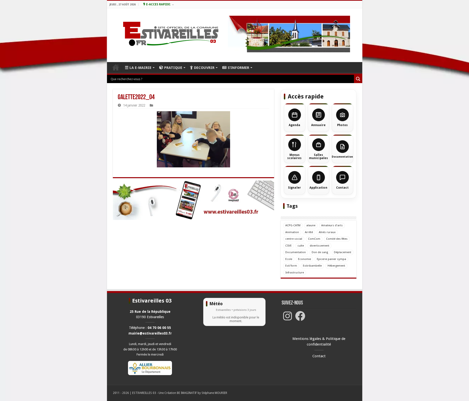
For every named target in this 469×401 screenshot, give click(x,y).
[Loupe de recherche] (358, 79)
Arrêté (309, 232)
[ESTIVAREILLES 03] (165, 35)
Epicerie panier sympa (331, 259)
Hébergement (336, 265)
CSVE (288, 245)
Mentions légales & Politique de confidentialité (318, 341)
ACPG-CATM (292, 225)
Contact (319, 356)
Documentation (295, 252)
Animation (292, 232)
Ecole (288, 259)
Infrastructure (294, 272)
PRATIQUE (173, 67)
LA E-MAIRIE (140, 67)
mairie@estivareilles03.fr (150, 333)
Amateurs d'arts (332, 225)
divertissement (319, 245)
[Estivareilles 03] (193, 200)
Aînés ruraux (327, 232)
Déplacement (342, 252)
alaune (310, 225)
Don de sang (320, 252)
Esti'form (291, 265)
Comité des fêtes (337, 238)
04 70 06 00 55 (159, 328)
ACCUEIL (115, 67)
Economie (304, 259)
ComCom (314, 238)
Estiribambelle (312, 265)
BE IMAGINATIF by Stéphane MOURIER (202, 393)
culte (301, 245)
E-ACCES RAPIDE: (158, 4)
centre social (293, 238)
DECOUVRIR (204, 67)
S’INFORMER (238, 67)
